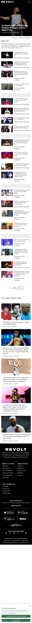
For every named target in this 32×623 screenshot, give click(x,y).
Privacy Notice (15, 540)
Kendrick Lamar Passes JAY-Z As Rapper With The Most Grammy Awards (21, 203)
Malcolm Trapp (20, 78)
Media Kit (20, 473)
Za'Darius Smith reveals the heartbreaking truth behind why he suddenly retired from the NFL (17, 436)
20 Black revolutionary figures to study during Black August (16, 323)
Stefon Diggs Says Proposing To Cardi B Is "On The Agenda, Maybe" (21, 191)
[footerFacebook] (18, 534)
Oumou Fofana (8, 383)
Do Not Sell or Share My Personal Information (16, 616)
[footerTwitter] (22, 534)
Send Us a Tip (22, 470)
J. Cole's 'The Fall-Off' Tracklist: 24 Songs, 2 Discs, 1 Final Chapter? (21, 100)
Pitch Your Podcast (7, 473)
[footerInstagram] (6, 534)
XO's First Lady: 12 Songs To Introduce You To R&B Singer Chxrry (21, 154)
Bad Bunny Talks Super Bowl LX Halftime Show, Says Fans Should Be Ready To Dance (21, 63)
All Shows (5, 466)
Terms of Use (7, 540)
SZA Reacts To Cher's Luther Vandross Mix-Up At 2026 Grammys (21, 225)
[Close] (30, 606)
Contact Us (5, 488)
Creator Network (7, 475)
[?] (7, 55)
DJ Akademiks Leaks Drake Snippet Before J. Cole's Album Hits (21, 54)
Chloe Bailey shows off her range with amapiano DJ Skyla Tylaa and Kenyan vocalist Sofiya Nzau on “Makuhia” (15, 379)
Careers (20, 475)
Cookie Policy (24, 540)
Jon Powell (7, 326)
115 (14, 288)
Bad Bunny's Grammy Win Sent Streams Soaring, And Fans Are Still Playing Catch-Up (21, 110)
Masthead (21, 468)
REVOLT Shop (6, 493)
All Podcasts (6, 468)
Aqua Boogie (7, 32)
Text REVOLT (6, 491)
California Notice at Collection (9, 542)
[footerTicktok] (10, 534)
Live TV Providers (7, 470)
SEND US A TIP (16, 505)
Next (19, 288)
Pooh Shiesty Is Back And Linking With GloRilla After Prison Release (20, 263)
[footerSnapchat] (14, 534)
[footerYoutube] (25, 534)
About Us (20, 466)
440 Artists (5, 477)
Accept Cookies (16, 620)
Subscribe (5, 486)
